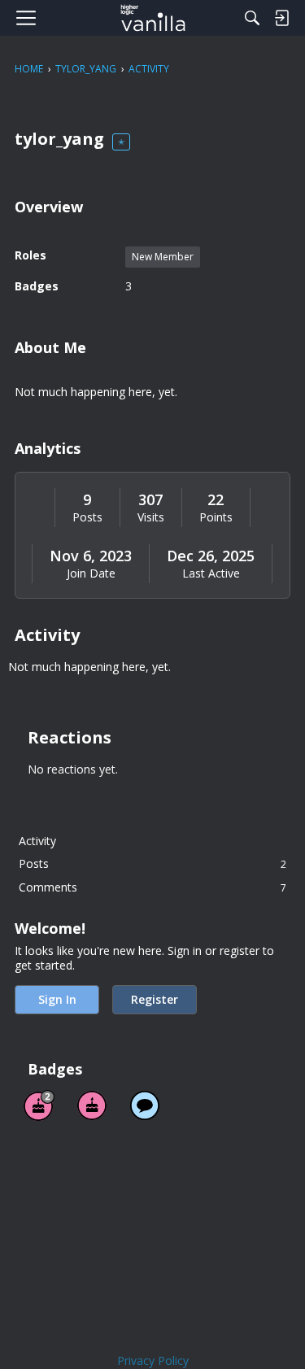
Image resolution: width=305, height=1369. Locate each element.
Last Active (211, 573)
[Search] (252, 18)
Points (216, 517)
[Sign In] (281, 18)
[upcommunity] (152, 18)
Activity (37, 840)
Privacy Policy (153, 1360)
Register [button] (154, 999)
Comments (152, 887)
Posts (87, 517)
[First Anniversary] (91, 1105)
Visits (150, 517)
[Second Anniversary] (39, 1105)
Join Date (91, 573)
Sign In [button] (57, 999)
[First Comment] (144, 1105)
